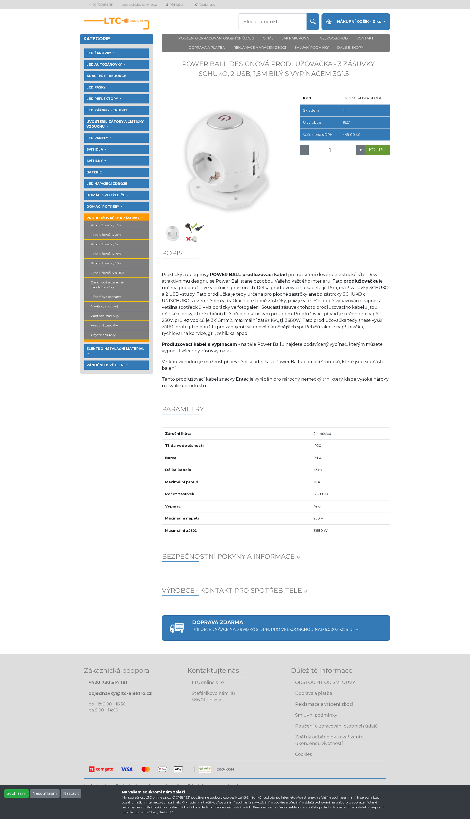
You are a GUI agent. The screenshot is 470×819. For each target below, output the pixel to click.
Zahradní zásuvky (105, 316)
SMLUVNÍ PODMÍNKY (312, 47)
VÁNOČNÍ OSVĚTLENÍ (105, 365)
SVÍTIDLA (95, 149)
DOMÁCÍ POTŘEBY (103, 206)
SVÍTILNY (95, 161)
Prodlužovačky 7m (106, 254)
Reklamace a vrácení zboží (324, 704)
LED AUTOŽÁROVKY (104, 64)
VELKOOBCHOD (334, 38)
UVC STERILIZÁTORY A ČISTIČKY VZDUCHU (115, 124)
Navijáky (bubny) (104, 306)
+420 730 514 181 (100, 4)
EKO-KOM (225, 769)
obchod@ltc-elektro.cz (139, 4)
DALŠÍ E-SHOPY (350, 47)
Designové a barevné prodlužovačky (107, 284)
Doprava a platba (313, 693)
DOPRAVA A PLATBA (207, 47)
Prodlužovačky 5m (105, 244)
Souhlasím (16, 793)
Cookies (303, 754)
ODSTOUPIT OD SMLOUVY (325, 682)
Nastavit (71, 793)
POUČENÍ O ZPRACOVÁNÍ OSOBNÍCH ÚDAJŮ (216, 38)
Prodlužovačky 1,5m (106, 225)
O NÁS (268, 38)
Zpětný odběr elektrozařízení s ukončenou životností (329, 740)
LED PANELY (97, 138)
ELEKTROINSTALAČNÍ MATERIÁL (115, 349)
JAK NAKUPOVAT (296, 38)
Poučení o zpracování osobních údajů (336, 726)
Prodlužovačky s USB (107, 273)
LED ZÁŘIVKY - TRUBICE (107, 110)
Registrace (206, 4)
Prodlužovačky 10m (106, 263)
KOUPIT (377, 149)
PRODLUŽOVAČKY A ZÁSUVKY (113, 218)
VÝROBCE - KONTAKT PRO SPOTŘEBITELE (233, 590)
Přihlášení (177, 4)
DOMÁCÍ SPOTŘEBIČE (106, 195)
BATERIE (94, 172)
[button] (171, 157)
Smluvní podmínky (316, 715)
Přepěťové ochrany (106, 297)
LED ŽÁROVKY (99, 53)
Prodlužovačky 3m (106, 235)
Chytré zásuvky (103, 335)
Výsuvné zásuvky (104, 325)
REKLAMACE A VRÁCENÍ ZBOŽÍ (260, 47)
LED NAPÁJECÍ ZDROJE (106, 184)
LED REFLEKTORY (102, 99)
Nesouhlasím (44, 793)
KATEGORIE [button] (97, 38)
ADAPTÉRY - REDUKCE (106, 76)
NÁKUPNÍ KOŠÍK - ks (359, 21)
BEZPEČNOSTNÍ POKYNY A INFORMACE (229, 556)
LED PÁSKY (96, 87)
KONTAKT (365, 38)
